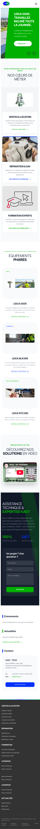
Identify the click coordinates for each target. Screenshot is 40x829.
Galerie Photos (6, 803)
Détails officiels (18, 316)
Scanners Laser (6, 717)
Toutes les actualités (11, 642)
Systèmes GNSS (7, 713)
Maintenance (6, 733)
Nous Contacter (7, 769)
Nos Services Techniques (18, 179)
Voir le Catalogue (19, 129)
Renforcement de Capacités (10, 752)
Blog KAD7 (5, 806)
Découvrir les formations (19, 228)
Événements (5, 809)
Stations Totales (7, 710)
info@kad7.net (16, 676)
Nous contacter (20, 684)
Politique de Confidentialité (26, 824)
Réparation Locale (7, 739)
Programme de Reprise (9, 723)
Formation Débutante (8, 749)
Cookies (36, 823)
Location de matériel (8, 720)
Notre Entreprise (7, 766)
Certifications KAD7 (8, 756)
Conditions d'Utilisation (13, 824)
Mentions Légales (4, 824)
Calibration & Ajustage (9, 736)
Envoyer (20, 589)
